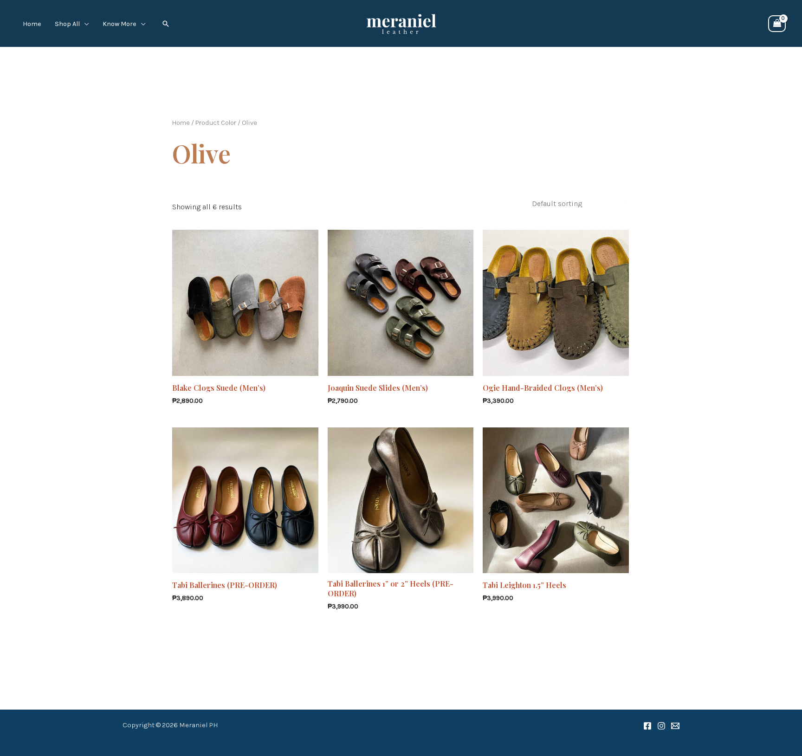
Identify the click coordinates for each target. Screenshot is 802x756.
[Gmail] (675, 726)
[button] (166, 23)
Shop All (67, 24)
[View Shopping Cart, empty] (777, 23)
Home (32, 24)
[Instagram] (661, 726)
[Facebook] (647, 726)
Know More (119, 24)
